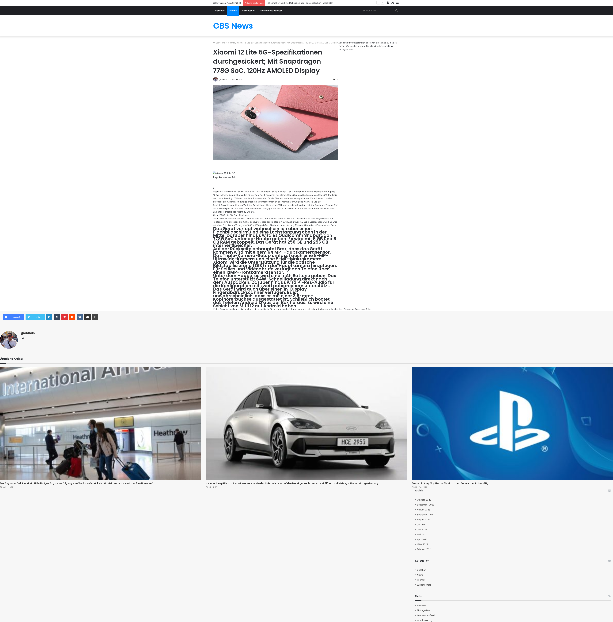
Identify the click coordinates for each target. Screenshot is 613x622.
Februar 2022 (424, 549)
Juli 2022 (421, 524)
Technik (233, 10)
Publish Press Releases (271, 10)
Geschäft (220, 10)
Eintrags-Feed (424, 610)
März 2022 (422, 544)
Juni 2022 (422, 529)
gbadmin (223, 79)
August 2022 (423, 519)
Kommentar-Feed (426, 615)
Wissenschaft (248, 10)
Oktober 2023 (424, 499)
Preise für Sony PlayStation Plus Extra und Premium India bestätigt (450, 483)
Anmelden (422, 605)
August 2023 (423, 509)
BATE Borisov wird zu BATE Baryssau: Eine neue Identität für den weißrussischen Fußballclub (313, 3)
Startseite (220, 42)
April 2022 (422, 539)
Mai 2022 (422, 534)
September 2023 (425, 504)
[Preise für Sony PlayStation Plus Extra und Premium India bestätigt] (512, 423)
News (420, 575)
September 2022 (425, 514)
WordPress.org (424, 620)
